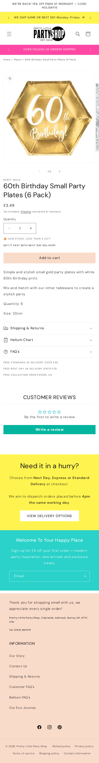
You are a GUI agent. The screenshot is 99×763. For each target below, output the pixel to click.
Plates (18, 59)
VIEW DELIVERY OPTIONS (49, 516)
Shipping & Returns (24, 676)
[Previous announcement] (8, 18)
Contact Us (18, 666)
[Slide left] (39, 171)
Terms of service (24, 753)
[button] (9, 34)
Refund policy (61, 746)
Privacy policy (84, 746)
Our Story (17, 656)
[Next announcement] (90, 18)
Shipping (25, 211)
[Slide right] (60, 171)
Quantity (9, 219)
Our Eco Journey (22, 708)
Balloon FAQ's (19, 697)
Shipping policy (49, 753)
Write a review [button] (49, 429)
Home (6, 59)
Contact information (77, 753)
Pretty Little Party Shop (32, 746)
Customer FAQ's (21, 687)
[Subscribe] (84, 576)
